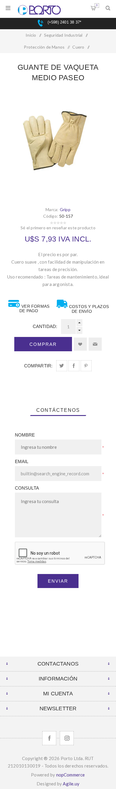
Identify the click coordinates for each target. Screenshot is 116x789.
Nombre (25, 434)
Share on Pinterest (86, 365)
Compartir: (38, 365)
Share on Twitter (61, 365)
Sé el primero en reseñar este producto (58, 227)
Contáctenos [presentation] (58, 410)
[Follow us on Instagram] (67, 738)
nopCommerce (70, 774)
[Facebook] (49, 738)
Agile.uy (71, 783)
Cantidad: (45, 326)
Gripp (65, 209)
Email (22, 461)
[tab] (58, 410)
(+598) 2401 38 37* (63, 22)
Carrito (97, 5)
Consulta (27, 488)
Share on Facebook (73, 365)
